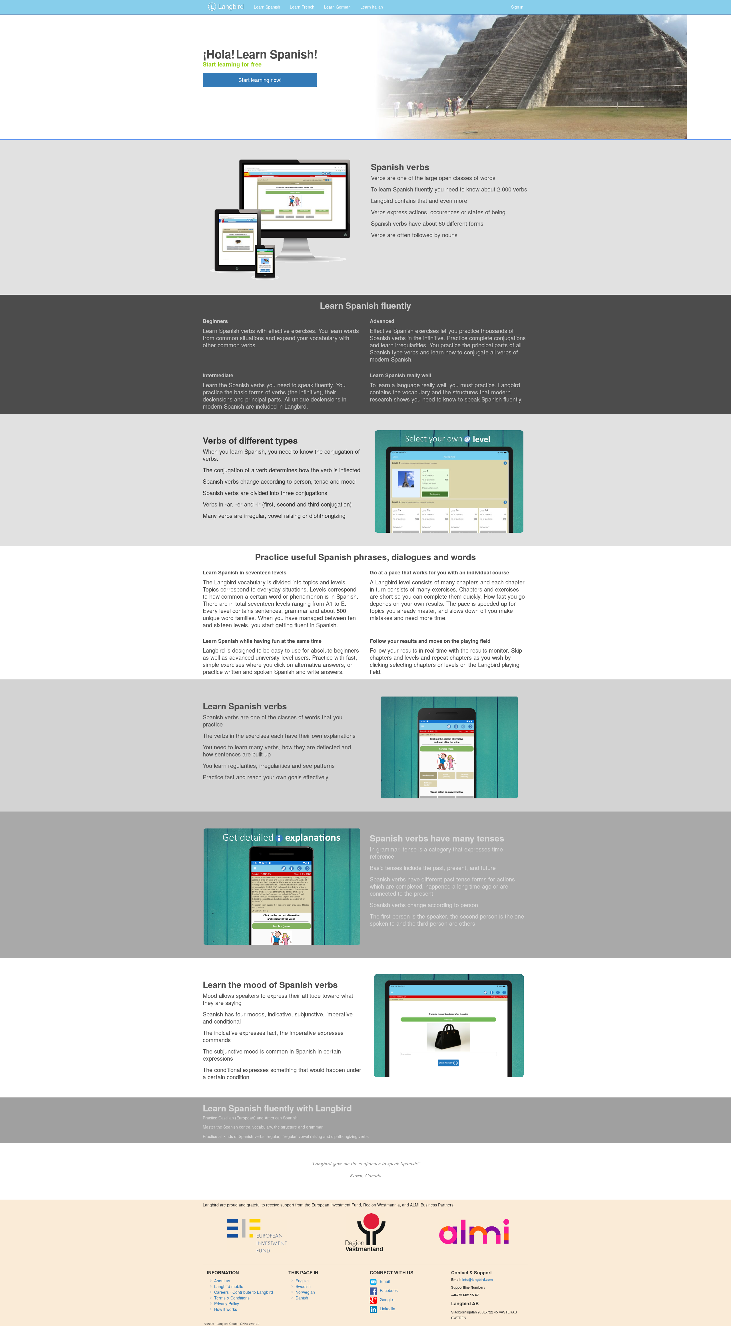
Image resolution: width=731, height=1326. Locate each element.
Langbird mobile (228, 1286)
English (302, 1280)
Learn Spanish (267, 7)
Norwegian (305, 1292)
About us (222, 1280)
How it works (225, 1309)
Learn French (302, 7)
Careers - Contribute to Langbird (243, 1292)
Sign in (517, 7)
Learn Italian (371, 7)
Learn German (337, 7)
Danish (302, 1298)
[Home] (226, 6)
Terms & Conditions (232, 1298)
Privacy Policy (226, 1303)
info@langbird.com (477, 1279)
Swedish (303, 1286)
